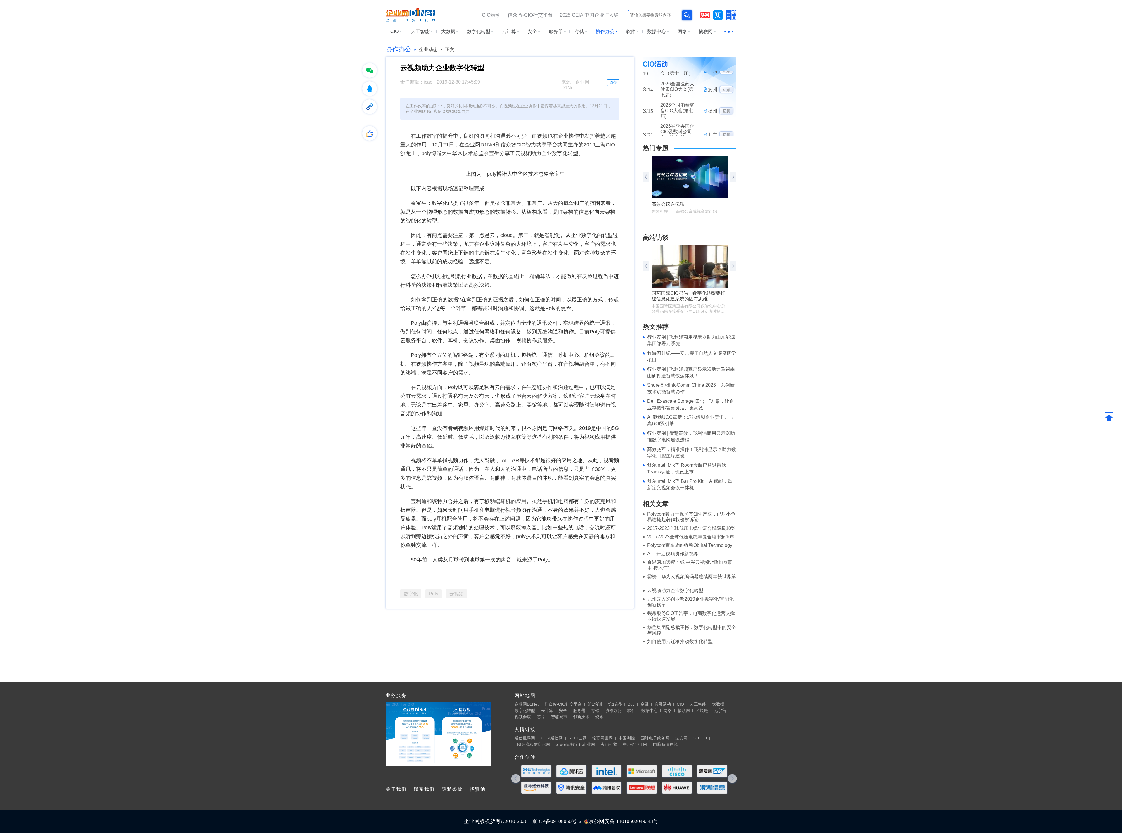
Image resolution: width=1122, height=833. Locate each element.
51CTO (700, 738)
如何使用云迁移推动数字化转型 (680, 641)
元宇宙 (720, 710)
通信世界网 (525, 738)
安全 (532, 31)
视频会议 (523, 716)
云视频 (456, 593)
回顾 (726, 89)
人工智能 (420, 31)
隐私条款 (452, 789)
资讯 (599, 716)
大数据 (448, 31)
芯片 (541, 716)
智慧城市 (559, 716)
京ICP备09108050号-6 (556, 821)
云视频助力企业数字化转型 (675, 590)
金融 (644, 704)
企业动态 (428, 49)
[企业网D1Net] (410, 14)
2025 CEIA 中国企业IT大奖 (589, 15)
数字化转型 (478, 31)
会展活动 (662, 704)
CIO (394, 31)
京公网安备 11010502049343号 (623, 821)
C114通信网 (552, 738)
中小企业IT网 (635, 744)
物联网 (706, 31)
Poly (433, 593)
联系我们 (424, 789)
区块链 (702, 710)
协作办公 (605, 31)
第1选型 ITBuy (621, 704)
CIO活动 (491, 15)
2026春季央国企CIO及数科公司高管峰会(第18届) (677, 113)
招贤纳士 (480, 789)
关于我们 (396, 789)
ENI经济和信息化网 (532, 744)
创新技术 (581, 716)
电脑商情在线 (665, 744)
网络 (682, 31)
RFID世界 (577, 738)
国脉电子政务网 (655, 738)
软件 (631, 31)
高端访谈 (656, 237)
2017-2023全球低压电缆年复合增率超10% (691, 528)
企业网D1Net (527, 704)
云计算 (509, 31)
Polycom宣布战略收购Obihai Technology (689, 545)
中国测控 (627, 738)
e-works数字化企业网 (575, 744)
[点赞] (369, 133)
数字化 (411, 593)
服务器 (556, 31)
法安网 (681, 738)
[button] (733, 177)
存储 (579, 31)
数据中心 (656, 31)
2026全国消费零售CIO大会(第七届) (677, 88)
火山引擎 (609, 744)
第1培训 (595, 704)
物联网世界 (602, 738)
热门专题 (656, 148)
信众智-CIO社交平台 (530, 15)
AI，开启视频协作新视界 (672, 553)
